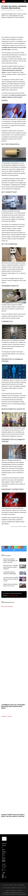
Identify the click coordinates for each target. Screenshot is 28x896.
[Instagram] (3, 877)
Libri (4, 887)
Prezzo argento (3, 858)
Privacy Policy (13, 890)
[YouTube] (3, 875)
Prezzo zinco (3, 854)
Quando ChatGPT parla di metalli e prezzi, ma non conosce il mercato (12, 815)
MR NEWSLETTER (13, 595)
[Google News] (5, 877)
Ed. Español (19, 890)
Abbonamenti (21, 885)
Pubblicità (13, 887)
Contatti (10, 885)
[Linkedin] (4, 872)
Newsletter (8, 887)
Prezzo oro (3, 856)
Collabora (15, 885)
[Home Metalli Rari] (3, 2)
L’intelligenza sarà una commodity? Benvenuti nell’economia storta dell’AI (13, 706)
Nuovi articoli (19, 887)
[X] (5, 870)
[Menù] (25, 1)
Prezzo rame (3, 850)
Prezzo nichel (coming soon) (4, 860)
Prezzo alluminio (4, 852)
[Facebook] (2, 870)
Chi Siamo (5, 885)
